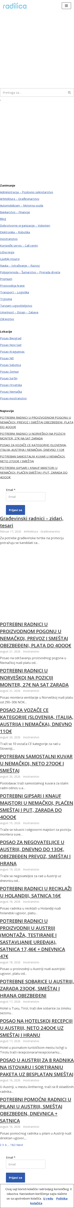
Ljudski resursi (10, 259)
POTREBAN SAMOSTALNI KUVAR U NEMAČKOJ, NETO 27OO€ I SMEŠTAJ (36, 763)
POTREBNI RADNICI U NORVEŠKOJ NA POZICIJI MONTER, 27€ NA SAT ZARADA (34, 677)
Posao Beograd (10, 338)
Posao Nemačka (11, 392)
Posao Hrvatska (11, 385)
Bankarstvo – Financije (15, 212)
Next (19, 1145)
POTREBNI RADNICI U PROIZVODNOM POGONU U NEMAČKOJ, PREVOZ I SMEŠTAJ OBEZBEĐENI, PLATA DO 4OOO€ (36, 422)
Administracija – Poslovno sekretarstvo (26, 192)
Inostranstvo (9, 239)
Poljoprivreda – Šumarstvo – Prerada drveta (30, 272)
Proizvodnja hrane (12, 285)
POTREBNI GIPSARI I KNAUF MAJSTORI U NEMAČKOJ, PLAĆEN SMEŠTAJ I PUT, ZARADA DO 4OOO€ (33, 472)
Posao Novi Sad (10, 345)
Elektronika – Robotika (15, 232)
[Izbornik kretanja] (66, 5)
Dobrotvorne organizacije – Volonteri (25, 225)
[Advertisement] (37, 50)
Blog (3, 219)
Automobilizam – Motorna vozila (21, 205)
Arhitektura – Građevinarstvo (19, 199)
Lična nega (7, 252)
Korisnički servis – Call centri (19, 245)
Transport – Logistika (14, 292)
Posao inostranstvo (13, 398)
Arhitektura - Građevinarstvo (42, 531)
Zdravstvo (7, 319)
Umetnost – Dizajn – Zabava (19, 312)
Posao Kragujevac (12, 351)
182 (13, 1145)
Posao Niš (7, 358)
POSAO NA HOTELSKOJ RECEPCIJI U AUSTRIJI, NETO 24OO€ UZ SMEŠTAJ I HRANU (36, 1028)
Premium (6, 279)
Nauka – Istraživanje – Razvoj (20, 265)
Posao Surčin (8, 378)
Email (10, 490)
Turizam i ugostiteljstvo (16, 305)
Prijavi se (15, 510)
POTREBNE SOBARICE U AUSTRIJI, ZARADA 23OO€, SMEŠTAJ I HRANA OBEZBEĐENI (37, 988)
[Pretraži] (69, 92)
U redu (48, 1198)
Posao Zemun (9, 371)
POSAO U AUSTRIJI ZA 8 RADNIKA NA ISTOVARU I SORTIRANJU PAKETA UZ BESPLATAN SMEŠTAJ (37, 1067)
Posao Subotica (10, 365)
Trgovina (6, 299)
